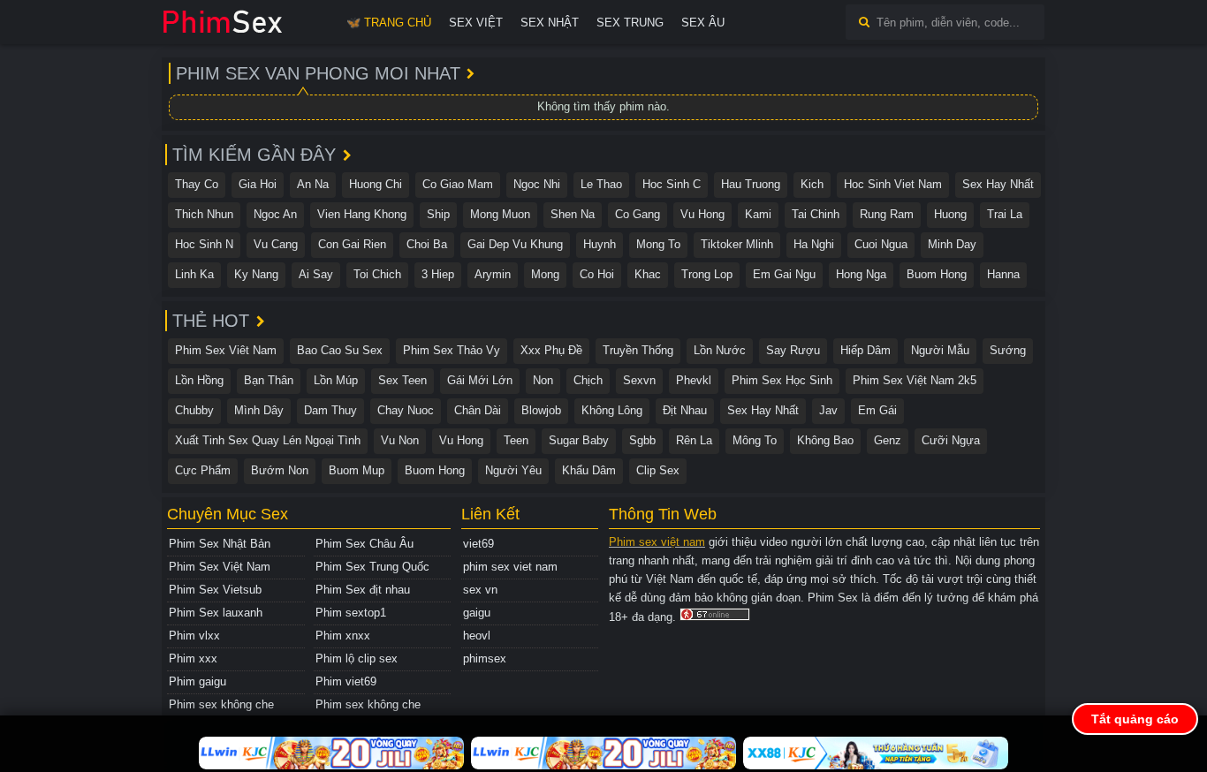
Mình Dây (259, 410)
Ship (438, 214)
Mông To (755, 440)
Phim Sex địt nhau (362, 589)
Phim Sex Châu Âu (364, 543)
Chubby (194, 410)
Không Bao (825, 440)
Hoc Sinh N (204, 244)
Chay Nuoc (405, 410)
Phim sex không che (221, 704)
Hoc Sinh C (671, 184)
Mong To (658, 244)
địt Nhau (685, 410)
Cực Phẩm (203, 470)
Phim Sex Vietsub (215, 589)
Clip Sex (657, 470)
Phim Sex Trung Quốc (372, 566)
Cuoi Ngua (880, 244)
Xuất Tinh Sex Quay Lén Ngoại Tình (268, 440)
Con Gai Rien (352, 244)
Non (543, 380)
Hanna (1003, 274)
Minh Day (952, 244)
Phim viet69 (345, 681)
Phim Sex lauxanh (215, 612)
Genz (887, 440)
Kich (812, 184)
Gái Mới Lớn (479, 380)
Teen (516, 440)
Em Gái (877, 410)
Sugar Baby (579, 440)
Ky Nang (256, 274)
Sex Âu (703, 22)
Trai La (1004, 214)
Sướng (1008, 350)
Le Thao (601, 184)
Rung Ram (887, 214)
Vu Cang (276, 244)
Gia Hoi (258, 184)
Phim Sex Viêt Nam (226, 350)
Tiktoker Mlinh (737, 244)
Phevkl (693, 380)
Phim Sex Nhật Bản (219, 543)
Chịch (588, 380)
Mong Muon (500, 214)
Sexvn (639, 380)
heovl (476, 635)
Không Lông (611, 410)
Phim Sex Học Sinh (782, 380)
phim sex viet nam (510, 566)
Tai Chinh (815, 214)
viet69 (478, 543)
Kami (758, 214)
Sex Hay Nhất (998, 184)
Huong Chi (375, 184)
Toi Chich (377, 274)
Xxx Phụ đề (551, 350)
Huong (950, 214)
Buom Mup (356, 470)
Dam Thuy (330, 410)
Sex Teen (402, 380)
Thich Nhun (204, 214)
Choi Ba (426, 244)
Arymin (492, 274)
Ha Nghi (813, 244)
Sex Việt (476, 22)
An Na (313, 184)
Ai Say (316, 274)
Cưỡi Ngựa (951, 440)
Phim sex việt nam (657, 542)
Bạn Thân (268, 380)
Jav (828, 410)
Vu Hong (702, 214)
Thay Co (196, 184)
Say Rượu (793, 350)
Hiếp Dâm (865, 350)
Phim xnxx (342, 635)
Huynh (599, 244)
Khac (647, 274)
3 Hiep (437, 274)
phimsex (484, 658)
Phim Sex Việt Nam (219, 566)
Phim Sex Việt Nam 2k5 (914, 380)
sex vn (480, 589)
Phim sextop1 (350, 612)
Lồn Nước (720, 350)
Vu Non (400, 440)
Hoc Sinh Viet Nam (893, 184)
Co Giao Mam (457, 184)
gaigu (476, 612)
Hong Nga (861, 274)
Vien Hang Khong (361, 214)
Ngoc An (275, 214)
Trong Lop (707, 274)
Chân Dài (477, 410)
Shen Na (572, 214)
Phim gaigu (197, 681)
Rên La (694, 440)
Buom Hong (937, 274)
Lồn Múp (336, 380)
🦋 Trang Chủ (388, 22)
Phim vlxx (194, 635)
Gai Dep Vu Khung (515, 244)
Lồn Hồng (199, 380)
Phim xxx (193, 658)
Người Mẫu (940, 350)
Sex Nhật (549, 22)
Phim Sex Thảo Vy (451, 350)
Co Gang (637, 214)
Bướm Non (279, 470)
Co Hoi (597, 274)
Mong (545, 274)
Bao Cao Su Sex (340, 350)
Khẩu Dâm (589, 470)
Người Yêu (513, 470)
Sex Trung (630, 22)
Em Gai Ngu (784, 274)
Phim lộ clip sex (356, 658)
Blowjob (541, 410)
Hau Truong (750, 184)
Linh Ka (194, 274)
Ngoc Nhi (536, 184)
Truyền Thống (638, 350)
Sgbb (642, 440)
